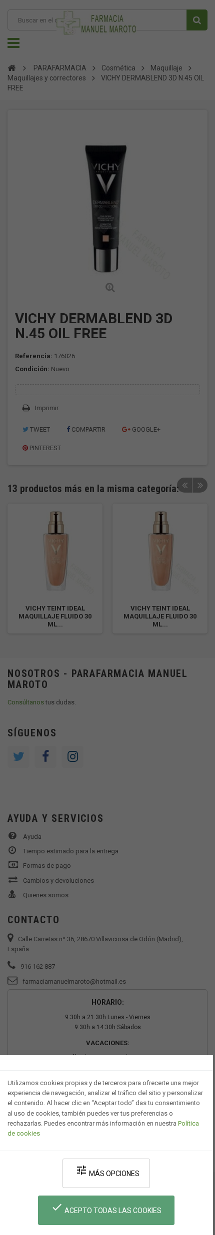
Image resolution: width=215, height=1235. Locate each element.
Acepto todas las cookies (106, 1208)
